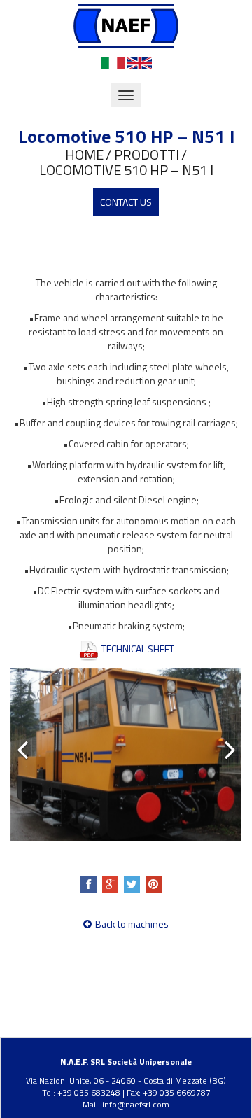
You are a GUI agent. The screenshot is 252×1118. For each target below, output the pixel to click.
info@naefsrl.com (135, 1104)
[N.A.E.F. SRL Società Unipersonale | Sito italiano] (113, 62)
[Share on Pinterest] (154, 884)
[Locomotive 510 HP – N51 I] (125, 754)
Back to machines (132, 923)
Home (84, 154)
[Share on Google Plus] (110, 884)
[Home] (126, 25)
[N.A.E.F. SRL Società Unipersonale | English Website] (139, 62)
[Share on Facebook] (88, 884)
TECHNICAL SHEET (136, 648)
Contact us (126, 202)
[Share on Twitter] (132, 884)
